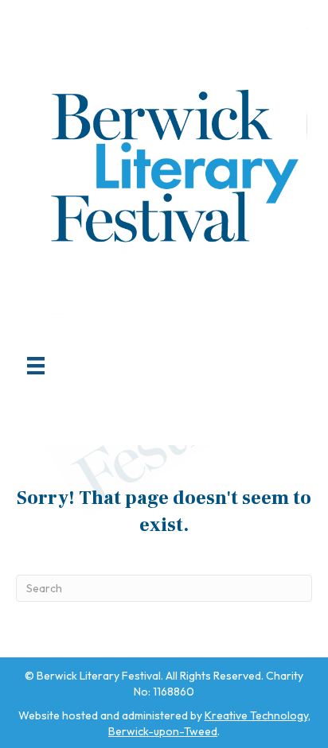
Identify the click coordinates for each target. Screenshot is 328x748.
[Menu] (36, 366)
